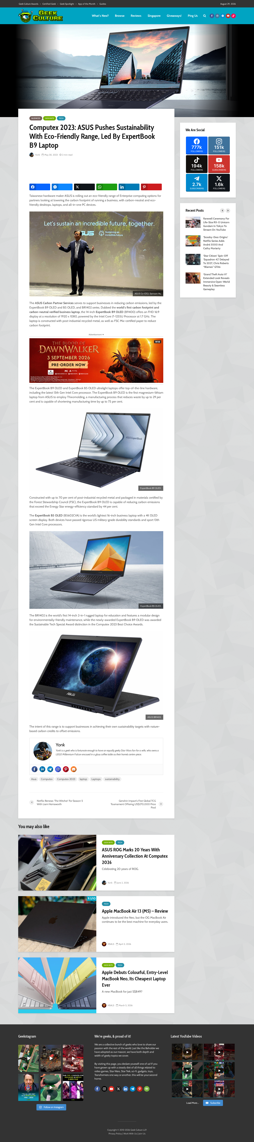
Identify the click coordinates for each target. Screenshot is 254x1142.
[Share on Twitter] (84, 187)
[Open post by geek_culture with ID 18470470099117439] (51, 1058)
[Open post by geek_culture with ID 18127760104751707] (28, 1087)
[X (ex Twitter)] (118, 1089)
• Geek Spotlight (65, 3)
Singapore (154, 15)
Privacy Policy (115, 1133)
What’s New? (100, 15)
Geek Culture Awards (28, 3)
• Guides (101, 3)
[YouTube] (111, 1089)
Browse (119, 15)
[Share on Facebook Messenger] (62, 187)
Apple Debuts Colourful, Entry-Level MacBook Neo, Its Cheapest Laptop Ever (135, 978)
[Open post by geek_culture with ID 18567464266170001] (73, 1087)
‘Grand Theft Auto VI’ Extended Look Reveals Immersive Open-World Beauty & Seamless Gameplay (216, 282)
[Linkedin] (42, 769)
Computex (47, 779)
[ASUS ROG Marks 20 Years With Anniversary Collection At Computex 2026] (57, 863)
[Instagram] (58, 769)
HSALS (110, 944)
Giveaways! (174, 15)
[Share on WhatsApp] (106, 187)
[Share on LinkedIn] (129, 187)
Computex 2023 (66, 779)
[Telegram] (50, 769)
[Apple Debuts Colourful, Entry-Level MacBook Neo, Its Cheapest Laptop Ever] (57, 985)
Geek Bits (49, 118)
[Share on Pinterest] (151, 187)
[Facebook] (35, 769)
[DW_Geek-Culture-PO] (96, 360)
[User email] (74, 769)
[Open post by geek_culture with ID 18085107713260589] (73, 1058)
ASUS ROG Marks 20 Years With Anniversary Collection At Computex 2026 (135, 856)
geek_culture (28, 1047)
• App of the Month (85, 3)
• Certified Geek (48, 3)
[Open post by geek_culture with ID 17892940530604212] (28, 1058)
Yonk (37, 154)
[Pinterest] (66, 769)
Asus (33, 779)
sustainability (112, 779)
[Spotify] (146, 1089)
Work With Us (130, 1133)
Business (35, 118)
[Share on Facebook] (39, 187)
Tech (61, 118)
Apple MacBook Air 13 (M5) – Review (135, 911)
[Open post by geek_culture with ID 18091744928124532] (51, 1087)
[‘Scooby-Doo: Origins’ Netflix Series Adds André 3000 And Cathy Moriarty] (193, 240)
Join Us (142, 1133)
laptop (83, 779)
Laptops (96, 779)
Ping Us (193, 15)
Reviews (136, 15)
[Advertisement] (97, 170)
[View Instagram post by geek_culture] (36, 1069)
